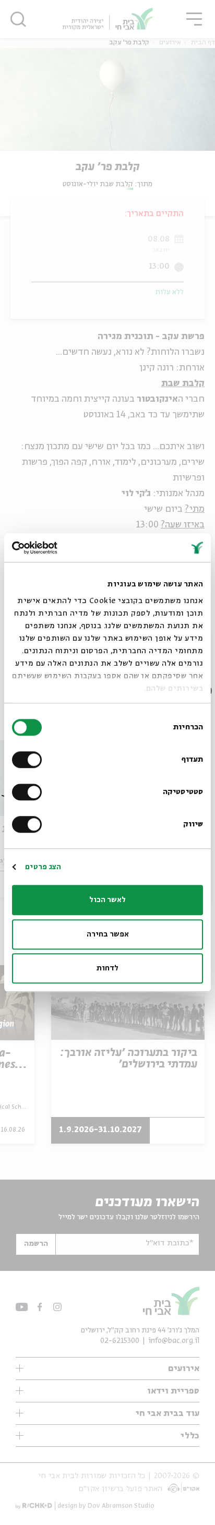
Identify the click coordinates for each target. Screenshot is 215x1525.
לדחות (107, 968)
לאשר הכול (107, 900)
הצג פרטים (43, 867)
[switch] (29, 759)
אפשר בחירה (108, 934)
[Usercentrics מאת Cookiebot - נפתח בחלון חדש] (57, 548)
